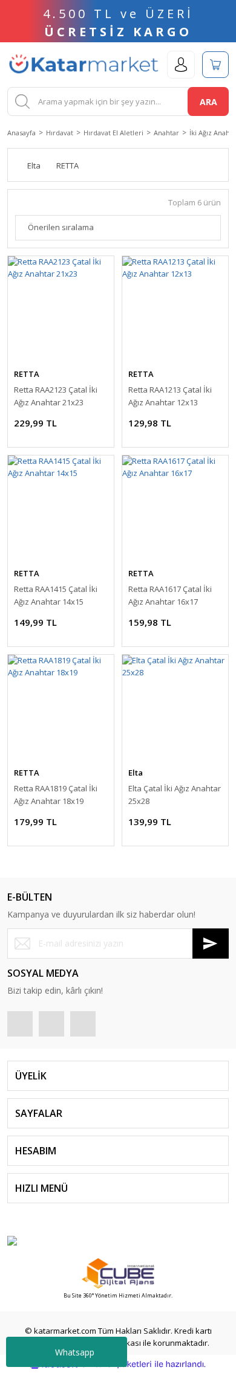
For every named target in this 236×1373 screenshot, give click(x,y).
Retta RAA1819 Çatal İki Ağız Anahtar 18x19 (55, 794)
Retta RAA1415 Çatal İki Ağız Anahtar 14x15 (55, 595)
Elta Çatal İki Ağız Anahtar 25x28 (174, 794)
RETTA (26, 373)
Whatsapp (74, 1352)
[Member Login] (181, 64)
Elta (135, 772)
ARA (208, 102)
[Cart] (215, 64)
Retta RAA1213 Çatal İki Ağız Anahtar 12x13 (170, 396)
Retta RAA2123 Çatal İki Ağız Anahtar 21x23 (55, 396)
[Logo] (83, 65)
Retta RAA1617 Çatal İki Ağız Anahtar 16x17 (170, 595)
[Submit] (210, 943)
